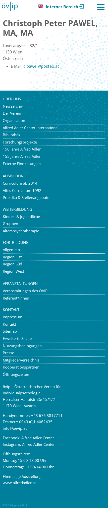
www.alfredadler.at (19, 482)
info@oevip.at (15, 428)
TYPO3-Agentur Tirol (15, 505)
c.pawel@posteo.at (41, 66)
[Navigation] (101, 7)
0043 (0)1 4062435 (35, 421)
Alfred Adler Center (37, 437)
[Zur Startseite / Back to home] (9, 10)
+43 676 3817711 (47, 415)
